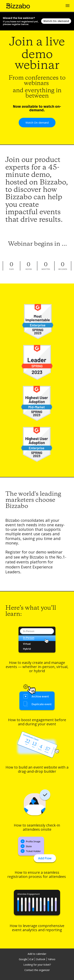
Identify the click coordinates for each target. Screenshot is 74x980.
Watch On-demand (56, 21)
